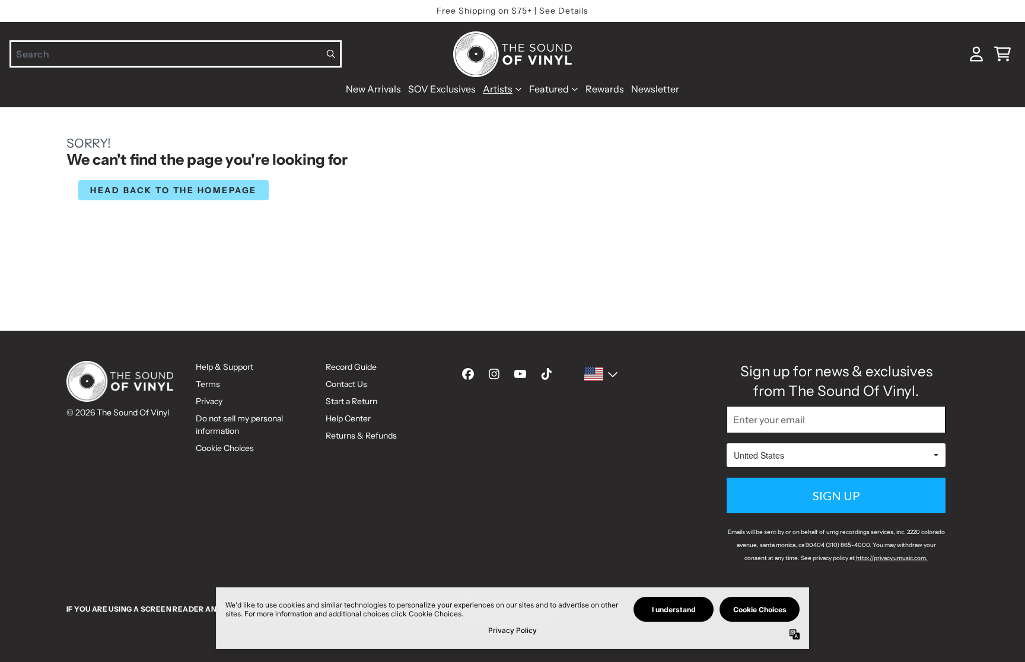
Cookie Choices (225, 448)
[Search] (331, 54)
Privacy (209, 401)
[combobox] (175, 54)
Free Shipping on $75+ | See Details (512, 10)
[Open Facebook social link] (468, 374)
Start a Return (351, 401)
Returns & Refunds (361, 435)
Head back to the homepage (173, 190)
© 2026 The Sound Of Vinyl (117, 412)
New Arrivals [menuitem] (373, 89)
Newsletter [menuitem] (655, 89)
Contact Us (346, 384)
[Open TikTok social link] (546, 374)
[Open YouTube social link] (520, 374)
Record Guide (351, 367)
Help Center (348, 418)
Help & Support (224, 367)
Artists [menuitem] (497, 89)
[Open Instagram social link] (494, 374)
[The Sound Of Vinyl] (512, 54)
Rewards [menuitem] (604, 89)
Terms (208, 384)
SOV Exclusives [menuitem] (442, 89)
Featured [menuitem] (549, 89)
